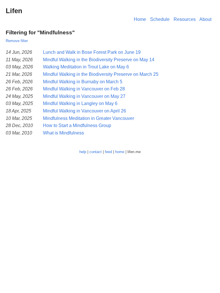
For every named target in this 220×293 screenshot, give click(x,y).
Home (140, 19)
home (119, 152)
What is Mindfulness (63, 132)
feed (108, 152)
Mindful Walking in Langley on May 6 (80, 103)
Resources (185, 19)
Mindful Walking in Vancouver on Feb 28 (84, 88)
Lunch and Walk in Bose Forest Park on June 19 (92, 52)
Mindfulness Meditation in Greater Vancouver (88, 118)
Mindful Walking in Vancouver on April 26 (84, 110)
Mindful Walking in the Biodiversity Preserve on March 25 (100, 74)
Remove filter (17, 41)
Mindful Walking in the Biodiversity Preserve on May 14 (98, 59)
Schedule (160, 19)
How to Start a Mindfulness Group (77, 125)
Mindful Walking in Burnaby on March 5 (82, 81)
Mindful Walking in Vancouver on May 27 (84, 96)
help (82, 152)
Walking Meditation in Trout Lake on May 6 (86, 66)
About (205, 19)
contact (95, 152)
